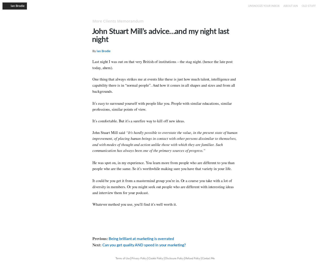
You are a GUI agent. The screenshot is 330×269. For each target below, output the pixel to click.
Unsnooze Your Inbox (264, 6)
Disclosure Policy (174, 258)
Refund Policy (192, 258)
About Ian (290, 6)
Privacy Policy (139, 258)
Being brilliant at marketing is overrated (141, 239)
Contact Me (208, 258)
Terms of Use (123, 258)
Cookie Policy (156, 258)
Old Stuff (309, 6)
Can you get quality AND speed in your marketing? (144, 245)
